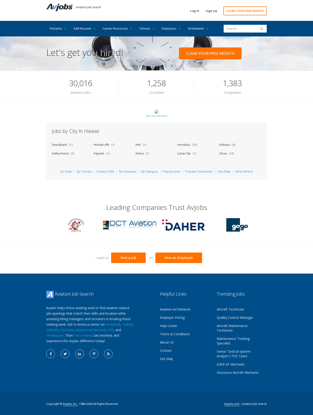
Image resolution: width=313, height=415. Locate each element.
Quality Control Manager (235, 317)
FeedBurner (55, 335)
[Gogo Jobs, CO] (237, 224)
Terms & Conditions (175, 334)
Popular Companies (199, 171)
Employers (169, 28)
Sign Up (211, 11)
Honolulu (187, 145)
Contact (166, 350)
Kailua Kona (63, 153)
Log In (194, 11)
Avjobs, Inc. (70, 404)
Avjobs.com (231, 404)
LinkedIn (52, 330)
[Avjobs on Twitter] (65, 353)
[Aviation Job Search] (59, 7)
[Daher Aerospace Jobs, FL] (183, 224)
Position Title (105, 171)
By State (66, 171)
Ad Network (196, 28)
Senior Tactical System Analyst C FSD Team (233, 353)
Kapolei (102, 153)
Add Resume (82, 28)
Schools (144, 28)
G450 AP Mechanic (231, 364)
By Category (149, 171)
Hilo (141, 145)
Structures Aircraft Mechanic (238, 372)
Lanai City (186, 153)
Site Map (166, 359)
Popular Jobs (172, 171)
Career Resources (115, 28)
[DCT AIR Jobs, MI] (129, 224)
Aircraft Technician (230, 309)
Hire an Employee (179, 258)
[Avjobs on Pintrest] (94, 353)
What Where (244, 171)
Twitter (127, 324)
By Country (84, 171)
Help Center (168, 326)
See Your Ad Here (156, 116)
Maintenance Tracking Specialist (233, 340)
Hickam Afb (104, 145)
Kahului (227, 145)
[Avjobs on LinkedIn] (79, 353)
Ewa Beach (62, 145)
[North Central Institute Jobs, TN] (76, 224)
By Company (128, 171)
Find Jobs (56, 28)
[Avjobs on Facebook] (50, 353)
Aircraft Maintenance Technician (232, 328)
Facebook (113, 324)
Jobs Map (224, 171)
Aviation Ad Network (91, 330)
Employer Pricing (172, 317)
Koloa (142, 153)
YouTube (67, 330)
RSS (111, 330)
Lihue (226, 153)
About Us (167, 342)
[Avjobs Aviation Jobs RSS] (108, 353)
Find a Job (128, 258)
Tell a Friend (83, 335)
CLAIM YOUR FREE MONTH (245, 11)
